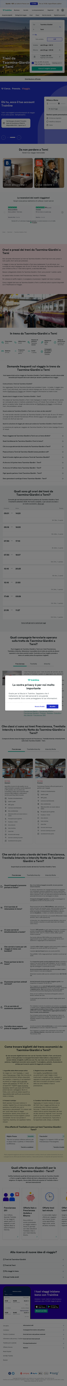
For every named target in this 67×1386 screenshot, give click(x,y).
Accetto (52, 706)
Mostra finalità (39, 706)
